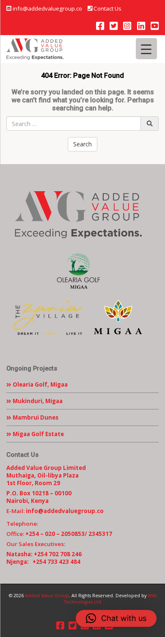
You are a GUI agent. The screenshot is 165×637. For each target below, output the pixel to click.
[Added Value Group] (35, 49)
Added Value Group (47, 596)
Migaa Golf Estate (37, 434)
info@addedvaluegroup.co (47, 8)
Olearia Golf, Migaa (39, 384)
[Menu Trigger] (146, 48)
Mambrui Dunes (34, 417)
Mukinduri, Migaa (37, 401)
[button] (116, 618)
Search (82, 144)
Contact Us (107, 8)
